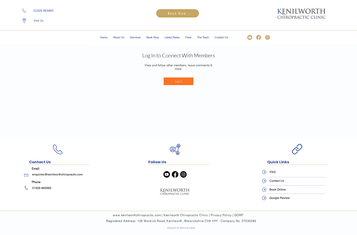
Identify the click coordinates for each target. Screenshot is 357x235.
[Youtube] (166, 174)
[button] (135, 37)
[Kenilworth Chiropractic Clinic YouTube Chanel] (250, 37)
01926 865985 (44, 10)
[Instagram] (183, 174)
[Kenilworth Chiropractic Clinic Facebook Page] (259, 37)
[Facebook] (175, 174)
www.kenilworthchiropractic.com (137, 215)
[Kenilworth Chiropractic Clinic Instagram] (268, 37)
